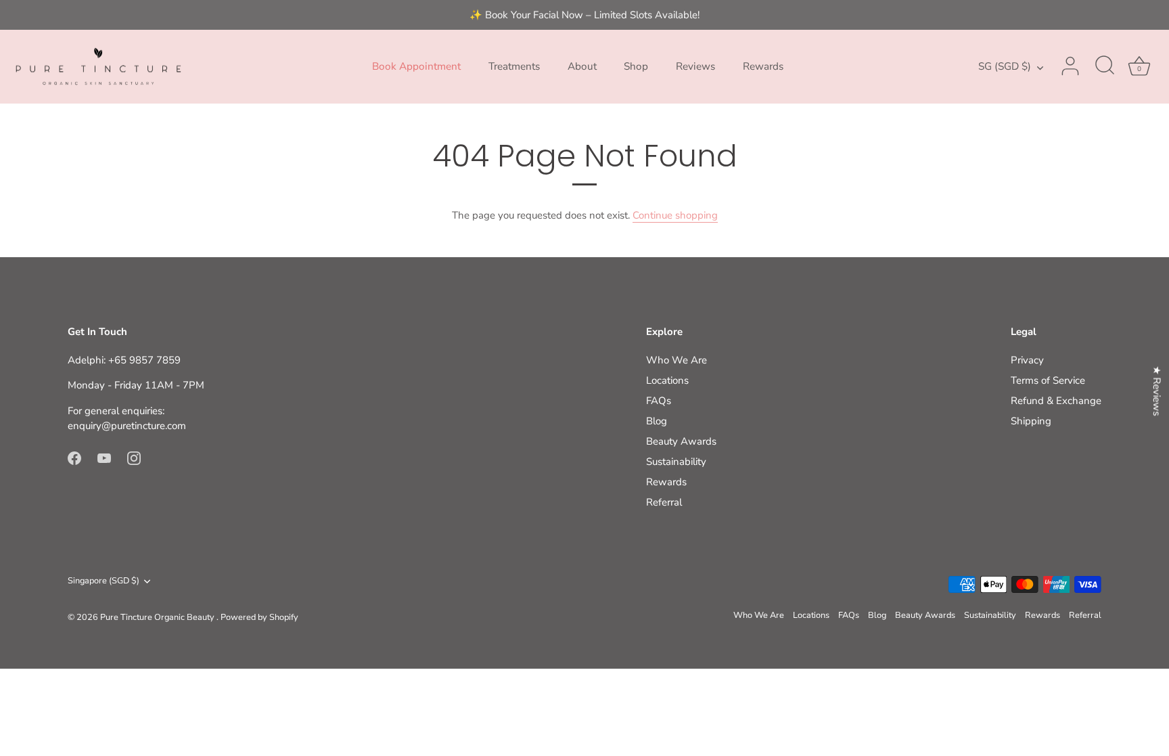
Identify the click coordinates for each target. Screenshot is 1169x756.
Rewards (763, 66)
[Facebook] (74, 457)
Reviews (695, 66)
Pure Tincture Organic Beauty (158, 617)
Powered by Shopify (259, 617)
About (582, 66)
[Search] (1105, 66)
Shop (636, 66)
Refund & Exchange (1056, 400)
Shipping (1031, 421)
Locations (667, 380)
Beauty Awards (681, 441)
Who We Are (676, 360)
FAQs (658, 400)
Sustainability (676, 461)
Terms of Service (1048, 380)
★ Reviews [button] (1157, 390)
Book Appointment (416, 66)
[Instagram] (134, 457)
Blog (656, 421)
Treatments (514, 66)
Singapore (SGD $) (103, 581)
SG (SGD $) (1004, 66)
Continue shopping (675, 215)
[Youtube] (104, 457)
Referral (664, 502)
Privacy (1027, 360)
